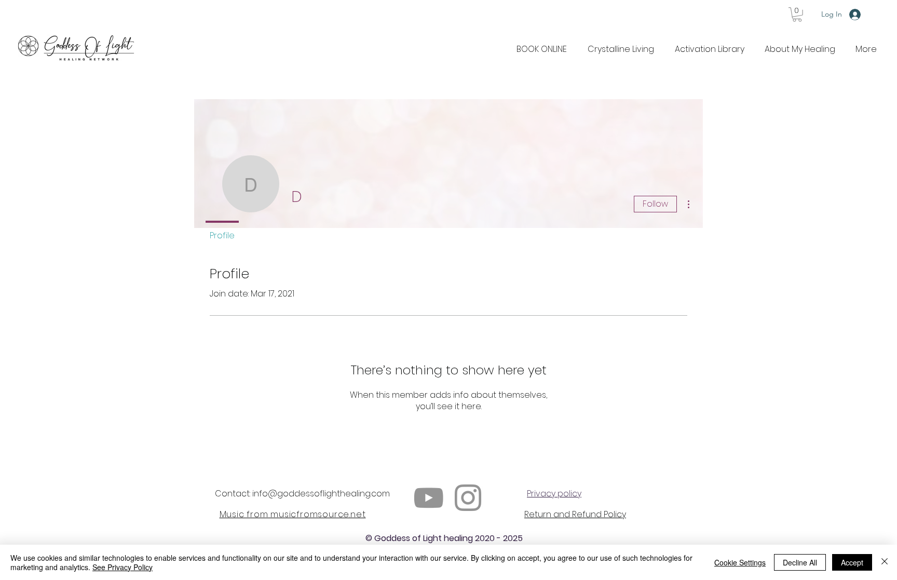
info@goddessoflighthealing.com (321, 494)
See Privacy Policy (122, 567)
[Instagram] (468, 498)
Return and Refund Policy (575, 514)
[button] (797, 14)
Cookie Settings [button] (740, 562)
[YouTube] (428, 498)
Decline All (800, 562)
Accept (852, 562)
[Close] (884, 562)
